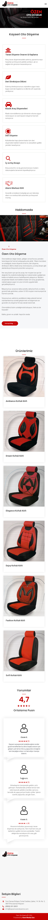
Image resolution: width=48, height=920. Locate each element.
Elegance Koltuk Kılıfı (16, 510)
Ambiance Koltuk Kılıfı (16, 401)
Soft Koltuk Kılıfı (14, 675)
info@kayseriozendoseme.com (16, 909)
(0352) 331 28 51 (11, 906)
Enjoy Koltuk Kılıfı (14, 565)
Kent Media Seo (28, 917)
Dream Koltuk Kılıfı (15, 456)
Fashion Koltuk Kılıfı (15, 620)
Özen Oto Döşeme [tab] (9, 249)
